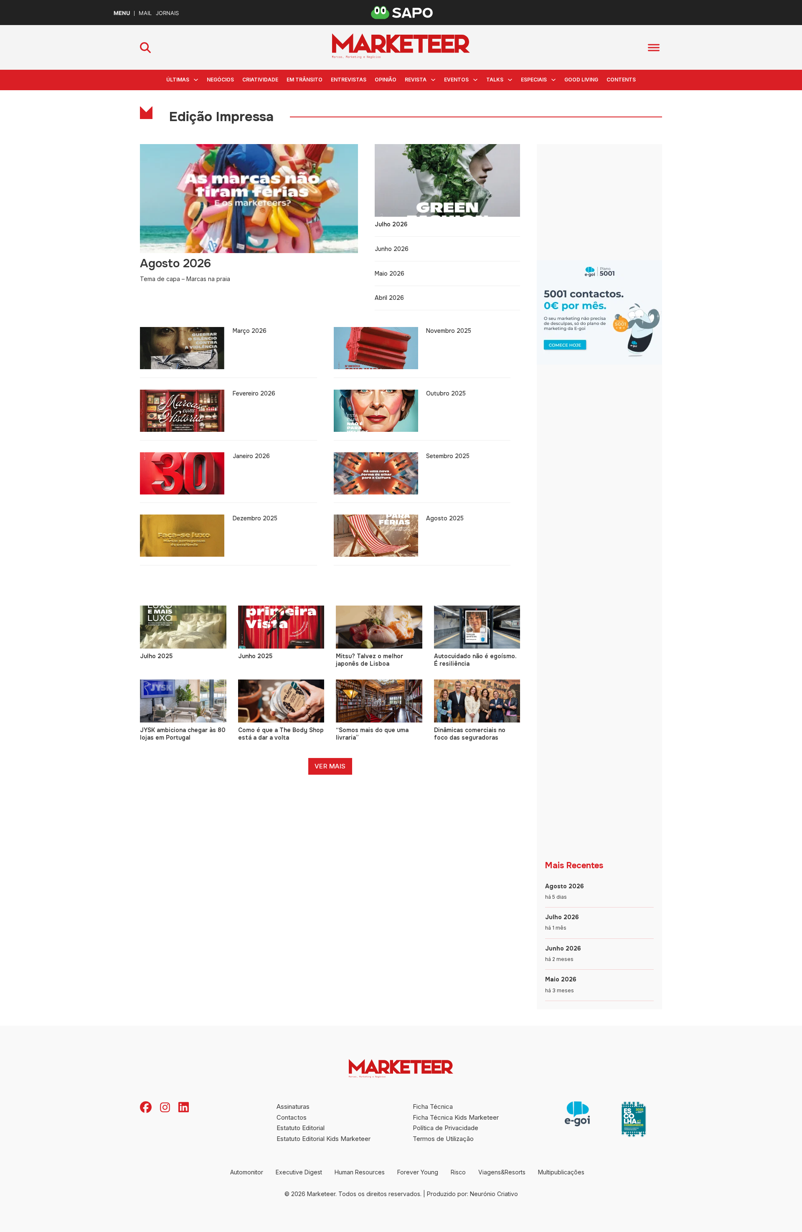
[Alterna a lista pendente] (195, 79)
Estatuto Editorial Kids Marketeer (324, 1139)
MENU (122, 13)
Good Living (581, 79)
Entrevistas (348, 79)
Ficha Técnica (433, 1106)
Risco (458, 1172)
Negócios (220, 79)
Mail (145, 13)
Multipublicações (561, 1172)
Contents (621, 79)
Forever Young (417, 1172)
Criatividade (260, 79)
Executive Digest (299, 1172)
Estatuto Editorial (301, 1128)
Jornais (167, 13)
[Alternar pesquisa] (145, 47)
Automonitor (246, 1172)
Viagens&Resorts (501, 1172)
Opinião (385, 79)
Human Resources (360, 1172)
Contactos (292, 1117)
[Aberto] (654, 47)
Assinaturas (293, 1106)
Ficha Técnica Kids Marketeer (456, 1117)
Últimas (177, 79)
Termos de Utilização (443, 1139)
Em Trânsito (304, 79)
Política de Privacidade (445, 1128)
